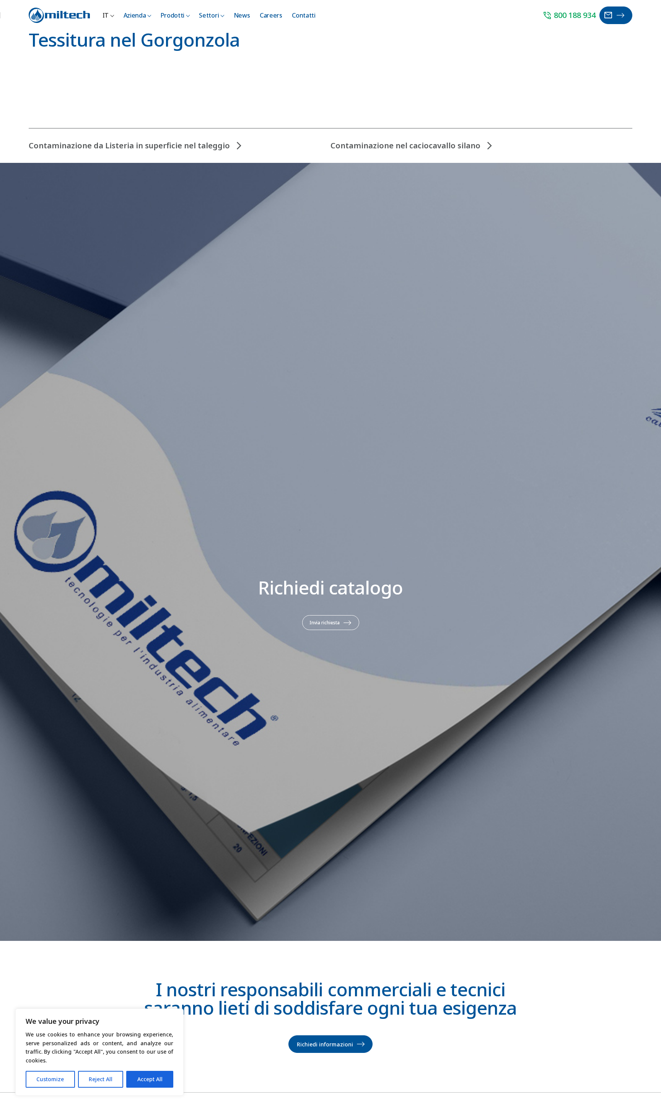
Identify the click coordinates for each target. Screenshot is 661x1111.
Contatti (303, 15)
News (242, 15)
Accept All (150, 1079)
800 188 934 (569, 15)
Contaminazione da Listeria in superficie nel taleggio (129, 145)
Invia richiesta (324, 622)
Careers (271, 15)
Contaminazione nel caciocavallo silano (405, 145)
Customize (50, 1079)
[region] (99, 1052)
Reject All (100, 1079)
